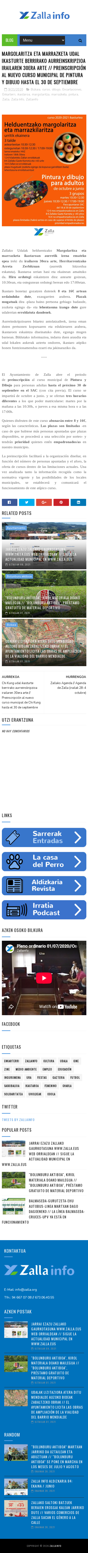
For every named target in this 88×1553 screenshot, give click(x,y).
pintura (73, 94)
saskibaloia (11, 1086)
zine (7, 1069)
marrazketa (59, 94)
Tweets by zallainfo (18, 1119)
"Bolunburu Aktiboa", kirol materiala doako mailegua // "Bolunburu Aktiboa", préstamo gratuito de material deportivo (42, 602)
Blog (10, 40)
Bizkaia (35, 89)
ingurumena (12, 1077)
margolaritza (41, 94)
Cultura (48, 1061)
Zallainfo (32, 99)
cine (76, 1061)
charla (67, 1086)
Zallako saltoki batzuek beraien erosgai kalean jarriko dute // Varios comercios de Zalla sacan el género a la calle (57, 1512)
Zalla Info (17, 99)
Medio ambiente (26, 1069)
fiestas (42, 1077)
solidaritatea (13, 1094)
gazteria (59, 1077)
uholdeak (35, 1094)
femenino (51, 1086)
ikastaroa (23, 94)
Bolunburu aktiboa (19, 576)
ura (29, 1077)
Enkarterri (8, 94)
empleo (47, 1069)
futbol (75, 1077)
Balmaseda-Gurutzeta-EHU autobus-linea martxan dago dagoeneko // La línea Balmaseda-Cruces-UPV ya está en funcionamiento (43, 1211)
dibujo (56, 89)
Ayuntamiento (16, 528)
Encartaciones (71, 89)
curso (46, 89)
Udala (64, 1061)
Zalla (5, 99)
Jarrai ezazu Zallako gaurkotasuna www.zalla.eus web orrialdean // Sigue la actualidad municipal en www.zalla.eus (41, 554)
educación (65, 1069)
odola (51, 1094)
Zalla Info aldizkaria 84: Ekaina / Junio (52, 1483)
